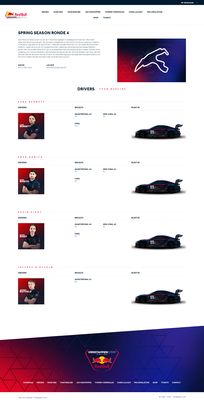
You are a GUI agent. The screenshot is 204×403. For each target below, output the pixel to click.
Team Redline (74, 12)
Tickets (107, 18)
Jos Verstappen (92, 12)
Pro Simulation (154, 12)
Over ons (58, 12)
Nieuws (45, 12)
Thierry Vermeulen (114, 12)
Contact (176, 382)
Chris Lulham (135, 12)
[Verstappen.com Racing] (16, 14)
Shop (95, 18)
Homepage (28, 382)
